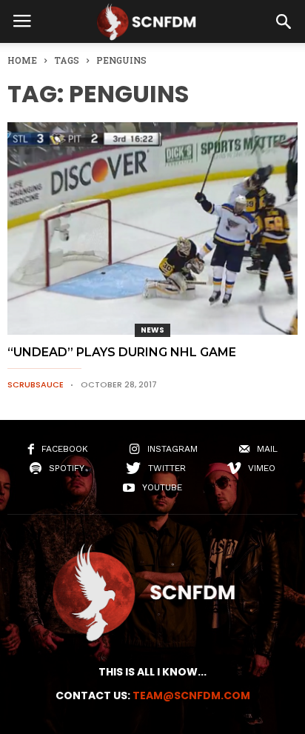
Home (22, 60)
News (152, 330)
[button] (283, 21)
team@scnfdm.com (191, 695)
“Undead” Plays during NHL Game (121, 352)
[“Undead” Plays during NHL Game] (152, 228)
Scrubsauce (35, 384)
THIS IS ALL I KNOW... (152, 671)
